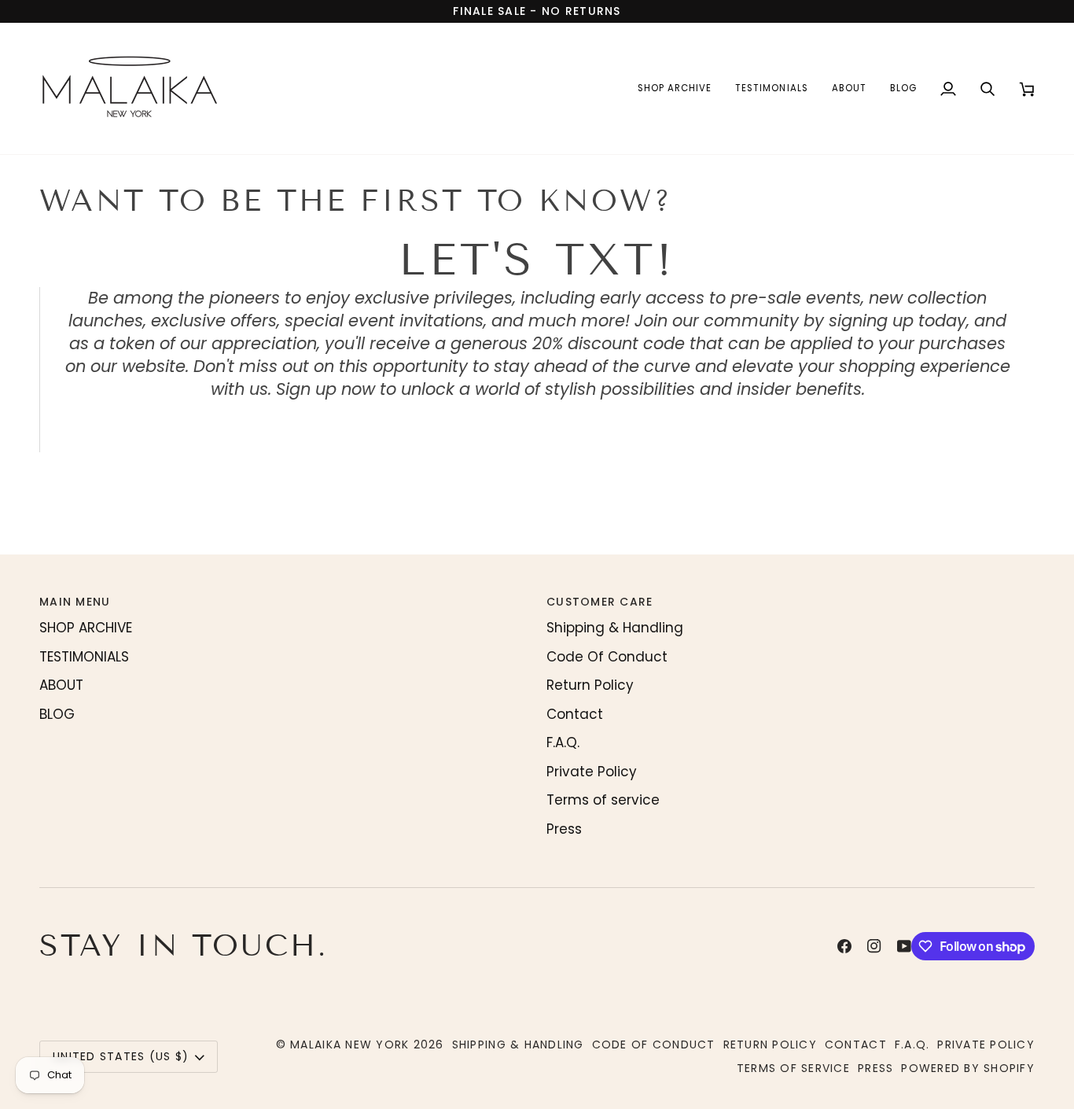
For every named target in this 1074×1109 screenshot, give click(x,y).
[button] (674, 88)
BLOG (57, 714)
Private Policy (591, 771)
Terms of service (603, 799)
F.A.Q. (562, 742)
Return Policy (590, 685)
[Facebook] (844, 946)
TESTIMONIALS (84, 656)
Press (564, 829)
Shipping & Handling (614, 627)
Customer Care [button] (599, 602)
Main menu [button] (74, 602)
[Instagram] (874, 946)
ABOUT (61, 685)
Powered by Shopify (968, 1068)
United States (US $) (121, 1056)
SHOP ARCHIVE (85, 627)
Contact (574, 714)
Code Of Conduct (607, 656)
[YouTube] (904, 946)
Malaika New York (349, 1044)
